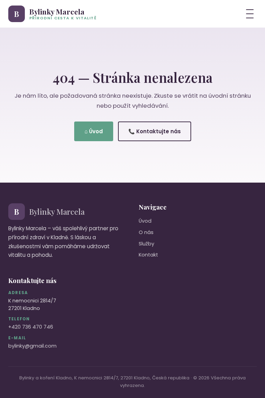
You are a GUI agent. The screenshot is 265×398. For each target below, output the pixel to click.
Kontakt (148, 254)
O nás (146, 232)
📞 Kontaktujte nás (154, 131)
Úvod (145, 220)
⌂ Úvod (94, 131)
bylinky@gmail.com (32, 345)
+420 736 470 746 (30, 326)
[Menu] (250, 14)
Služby (146, 243)
